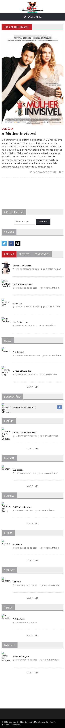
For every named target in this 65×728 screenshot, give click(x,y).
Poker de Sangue (20, 656)
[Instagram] (17, 243)
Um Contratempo (21, 322)
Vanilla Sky (18, 303)
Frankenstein (19, 352)
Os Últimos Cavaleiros (23, 284)
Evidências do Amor (22, 507)
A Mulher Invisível (19, 133)
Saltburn (17, 581)
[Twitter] (4, 243)
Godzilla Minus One (22, 371)
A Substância (19, 619)
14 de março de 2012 (45, 172)
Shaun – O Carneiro (22, 265)
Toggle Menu (33, 16)
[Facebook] (11, 243)
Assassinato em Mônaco (23, 407)
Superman (17, 469)
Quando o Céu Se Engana (25, 432)
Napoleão (17, 544)
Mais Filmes (32, 387)
